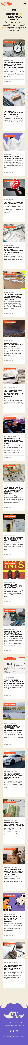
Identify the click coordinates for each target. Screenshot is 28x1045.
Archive (22, 1026)
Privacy (17, 1036)
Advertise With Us (10, 1026)
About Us (9, 1023)
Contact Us (19, 1023)
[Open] (25, 3)
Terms (23, 1036)
